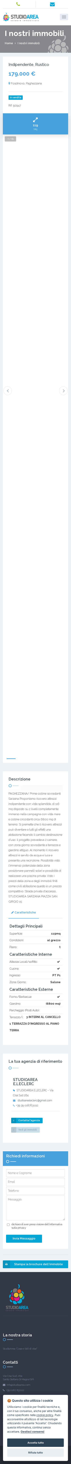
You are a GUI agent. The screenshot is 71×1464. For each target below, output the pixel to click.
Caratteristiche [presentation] (25, 912)
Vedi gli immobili (27, 1129)
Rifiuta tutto (35, 1452)
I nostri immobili (29, 43)
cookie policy (44, 1415)
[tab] (24, 913)
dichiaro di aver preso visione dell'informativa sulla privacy (37, 1226)
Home (9, 43)
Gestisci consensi (32, 1431)
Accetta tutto (35, 1442)
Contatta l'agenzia (29, 1120)
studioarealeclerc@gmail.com (35, 1100)
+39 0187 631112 (15, 1390)
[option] (35, 602)
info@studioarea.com (18, 1384)
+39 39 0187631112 (27, 1105)
